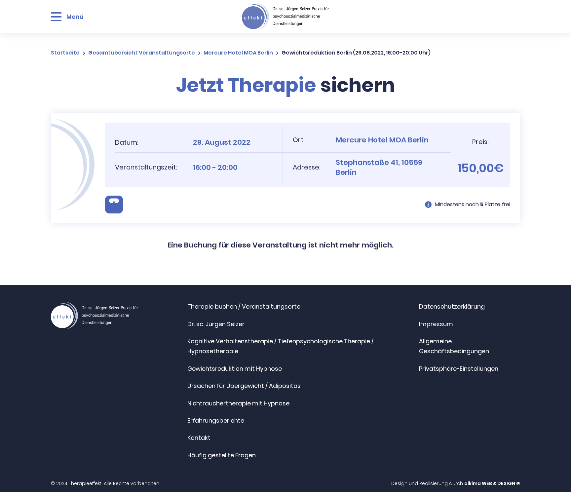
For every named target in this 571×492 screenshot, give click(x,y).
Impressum (436, 324)
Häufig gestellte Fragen (221, 455)
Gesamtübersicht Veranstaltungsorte (141, 53)
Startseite (65, 53)
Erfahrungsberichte (215, 420)
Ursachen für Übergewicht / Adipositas (244, 386)
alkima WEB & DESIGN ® (492, 483)
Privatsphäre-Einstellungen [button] (458, 368)
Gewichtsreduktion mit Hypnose (234, 368)
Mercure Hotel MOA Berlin (238, 53)
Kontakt (198, 438)
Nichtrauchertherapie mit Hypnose (238, 403)
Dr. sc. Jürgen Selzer (216, 324)
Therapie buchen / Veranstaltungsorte (243, 306)
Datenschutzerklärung (452, 306)
